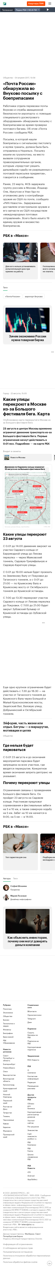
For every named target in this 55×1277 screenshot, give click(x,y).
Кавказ (6, 1123)
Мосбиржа (29, 1233)
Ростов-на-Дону (7, 1107)
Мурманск (7, 1130)
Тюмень (6, 1116)
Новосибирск (9, 1067)
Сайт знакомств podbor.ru (32, 1136)
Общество (8, 77)
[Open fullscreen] (46, 469)
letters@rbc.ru (28, 1224)
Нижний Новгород (7, 1095)
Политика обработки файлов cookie (20, 1261)
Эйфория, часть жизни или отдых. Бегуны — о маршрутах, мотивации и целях (26, 727)
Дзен (30, 1022)
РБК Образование (9, 1041)
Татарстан (7, 1112)
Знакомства (32, 1130)
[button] (20, 261)
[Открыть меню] (50, 4)
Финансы (7, 1029)
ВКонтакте (32, 1011)
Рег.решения (32, 1126)
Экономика (8, 1012)
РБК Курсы (30, 1149)
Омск (5, 1071)
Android (31, 1175)
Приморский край (8, 1135)
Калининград (8, 1084)
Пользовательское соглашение (17, 1251)
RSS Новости (33, 1059)
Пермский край (7, 1101)
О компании (32, 1071)
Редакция (32, 1082)
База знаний (8, 1036)
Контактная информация (32, 1077)
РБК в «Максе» (16, 235)
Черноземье (8, 1120)
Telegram (32, 1018)
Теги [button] (5, 287)
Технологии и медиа (9, 1024)
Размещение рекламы (32, 1087)
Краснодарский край (9, 1089)
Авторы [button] (7, 878)
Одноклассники (34, 1015)
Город (6, 393)
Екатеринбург (9, 1064)
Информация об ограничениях (18, 1243)
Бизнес (6, 1019)
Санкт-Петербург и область (8, 1058)
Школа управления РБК (32, 1157)
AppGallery (32, 1179)
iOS (29, 1172)
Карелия (6, 1127)
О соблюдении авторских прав (18, 1247)
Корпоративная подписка (34, 1048)
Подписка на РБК (33, 1042)
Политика (7, 1009)
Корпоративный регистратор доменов (32, 1114)
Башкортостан (9, 1075)
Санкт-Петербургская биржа (22, 1234)
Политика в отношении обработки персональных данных (26, 1256)
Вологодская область (8, 1079)
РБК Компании (32, 1143)
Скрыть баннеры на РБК (33, 1035)
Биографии (8, 1033)
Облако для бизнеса (31, 1106)
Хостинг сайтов (31, 1121)
